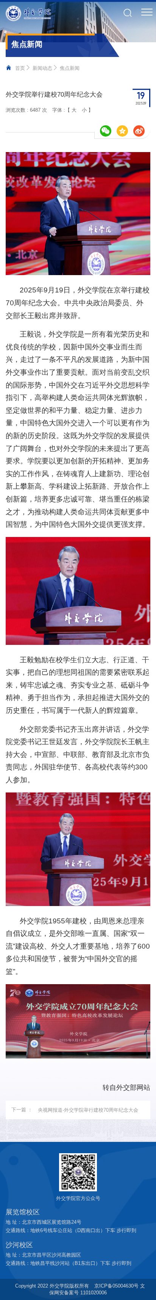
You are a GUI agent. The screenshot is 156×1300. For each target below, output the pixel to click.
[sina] (139, 131)
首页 (20, 68)
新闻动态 (42, 68)
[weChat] (105, 131)
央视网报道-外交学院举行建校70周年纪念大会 (88, 1110)
